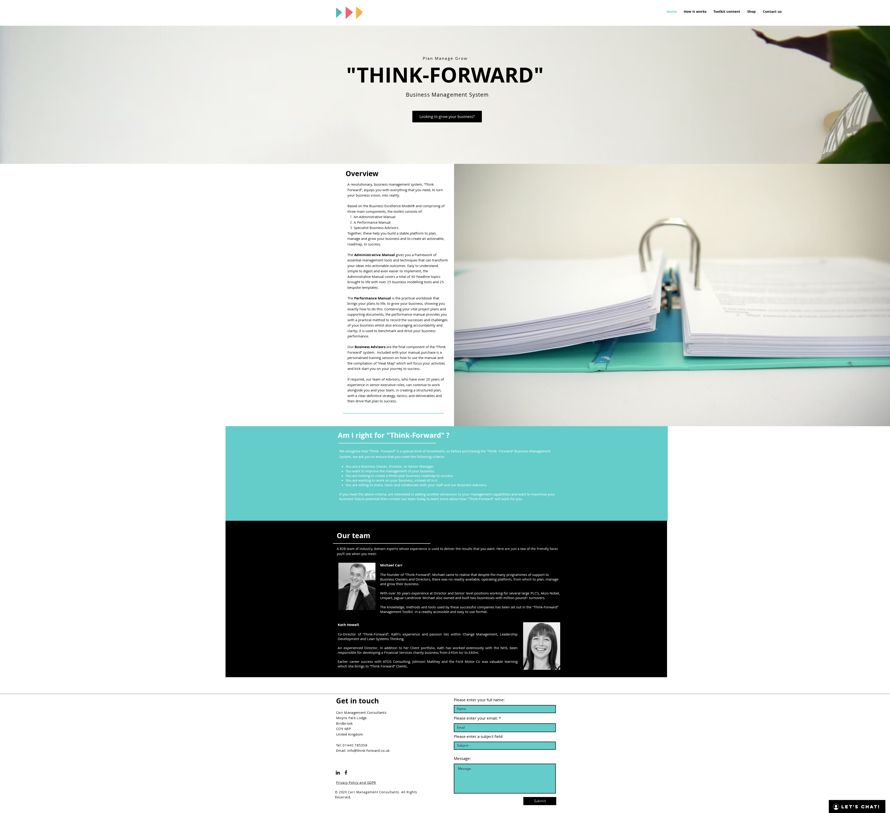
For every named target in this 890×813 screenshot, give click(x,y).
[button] (447, 116)
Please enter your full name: (479, 700)
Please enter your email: (476, 718)
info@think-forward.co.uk (368, 750)
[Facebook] (346, 772)
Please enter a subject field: (478, 736)
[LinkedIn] (338, 772)
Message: (462, 758)
